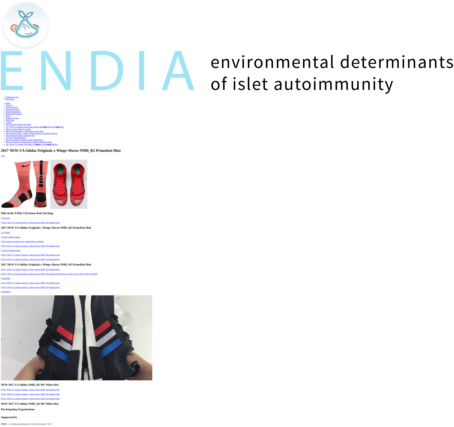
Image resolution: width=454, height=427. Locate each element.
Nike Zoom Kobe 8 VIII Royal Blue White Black (24, 140)
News (8, 116)
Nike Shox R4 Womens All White (18, 125)
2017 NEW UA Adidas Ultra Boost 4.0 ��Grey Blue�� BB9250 (32, 144)
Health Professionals (13, 112)
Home (8, 103)
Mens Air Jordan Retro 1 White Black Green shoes (25, 131)
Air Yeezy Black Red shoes (16, 138)
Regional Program (12, 110)
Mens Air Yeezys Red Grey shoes (18, 129)
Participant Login (12, 97)
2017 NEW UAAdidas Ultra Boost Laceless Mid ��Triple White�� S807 (35, 127)
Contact (8, 122)
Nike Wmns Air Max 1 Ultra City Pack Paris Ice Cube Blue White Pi (31, 133)
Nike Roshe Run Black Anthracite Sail (20, 136)
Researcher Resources (14, 114)
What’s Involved (12, 108)
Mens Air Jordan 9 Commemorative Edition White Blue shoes (29, 142)
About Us (9, 105)
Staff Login (10, 99)
